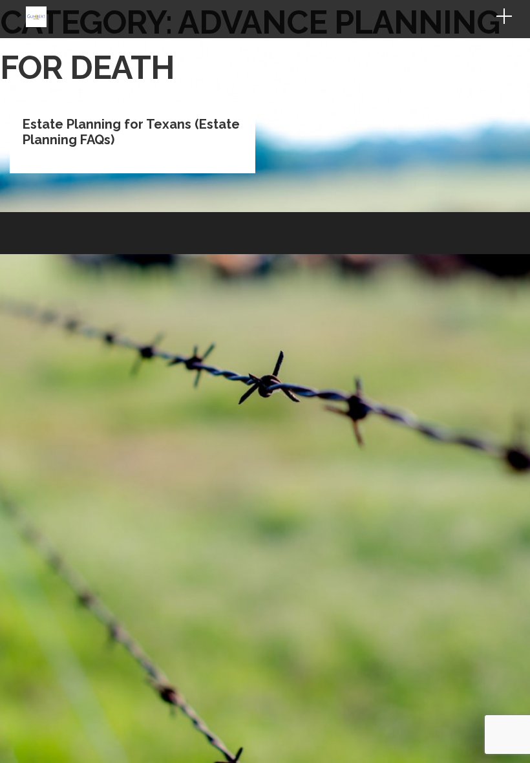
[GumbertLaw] (36, 23)
